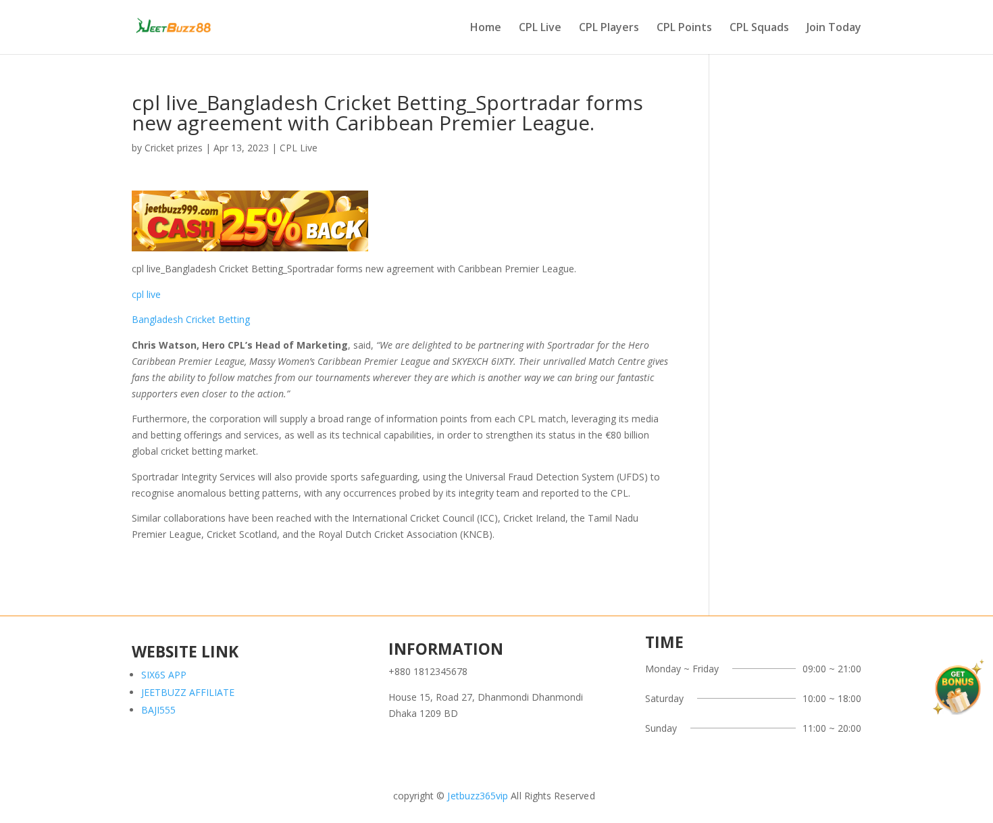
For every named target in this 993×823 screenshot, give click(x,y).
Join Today (834, 28)
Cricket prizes (174, 147)
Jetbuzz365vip (476, 795)
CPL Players (609, 28)
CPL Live (540, 28)
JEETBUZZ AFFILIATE (187, 692)
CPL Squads (759, 28)
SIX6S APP (163, 674)
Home (485, 28)
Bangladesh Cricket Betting (191, 319)
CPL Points (684, 28)
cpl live (146, 294)
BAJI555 (158, 709)
